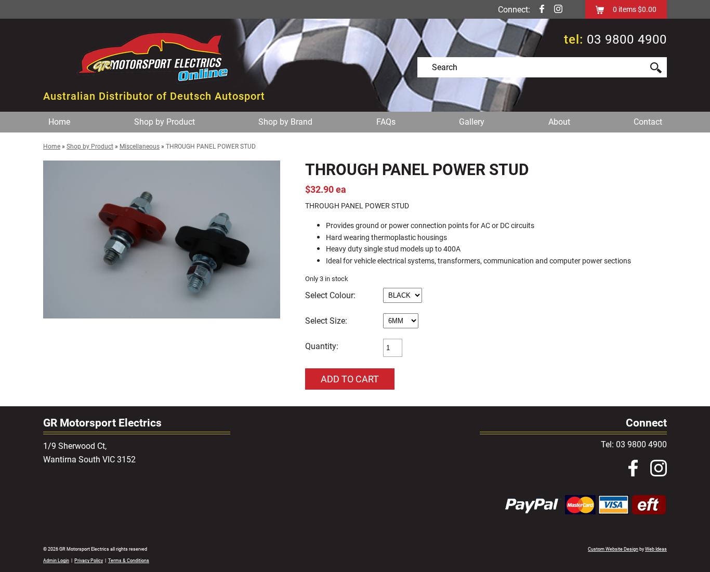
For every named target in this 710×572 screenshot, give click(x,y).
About (559, 122)
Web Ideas (656, 549)
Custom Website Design (613, 549)
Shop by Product (164, 122)
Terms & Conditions (128, 560)
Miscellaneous (140, 146)
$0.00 (646, 9)
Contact (648, 122)
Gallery (471, 122)
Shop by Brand (285, 122)
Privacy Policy (88, 560)
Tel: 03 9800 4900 (634, 444)
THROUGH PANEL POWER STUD (211, 146)
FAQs (386, 122)
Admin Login (56, 560)
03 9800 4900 (627, 39)
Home (59, 122)
